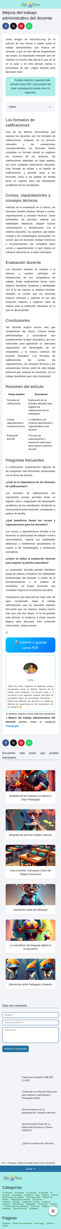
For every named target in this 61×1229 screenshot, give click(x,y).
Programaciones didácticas (17, 1206)
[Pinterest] (21, 26)
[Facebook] (5, 26)
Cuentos (45, 1195)
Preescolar (43, 1204)
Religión (45, 1206)
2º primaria (7, 1192)
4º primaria (31, 1192)
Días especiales (33, 1197)
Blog (37, 1195)
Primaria (53, 1204)
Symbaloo (33, 1208)
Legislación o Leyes (31, 1202)
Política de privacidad (22, 1223)
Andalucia (28, 1195)
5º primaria (43, 1192)
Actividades (17, 1195)
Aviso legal (39, 1223)
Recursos (35, 1206)
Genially (16, 1202)
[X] (13, 26)
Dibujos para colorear (20, 1199)
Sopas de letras (20, 1208)
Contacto (6, 1223)
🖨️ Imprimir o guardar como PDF (30, 645)
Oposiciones (18, 1204)
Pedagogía (31, 1204)
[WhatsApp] (29, 26)
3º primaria (19, 1192)
